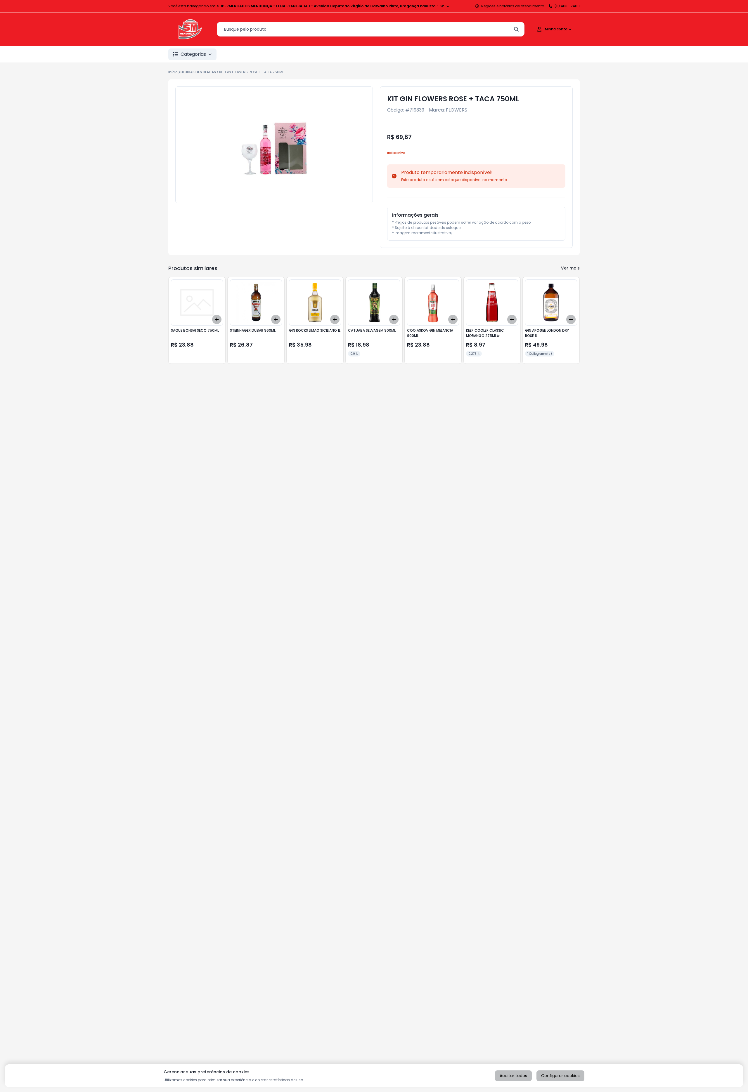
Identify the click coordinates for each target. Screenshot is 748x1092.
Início (173, 71)
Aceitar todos (513, 1076)
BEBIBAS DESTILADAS (198, 71)
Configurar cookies (560, 1076)
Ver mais (570, 268)
